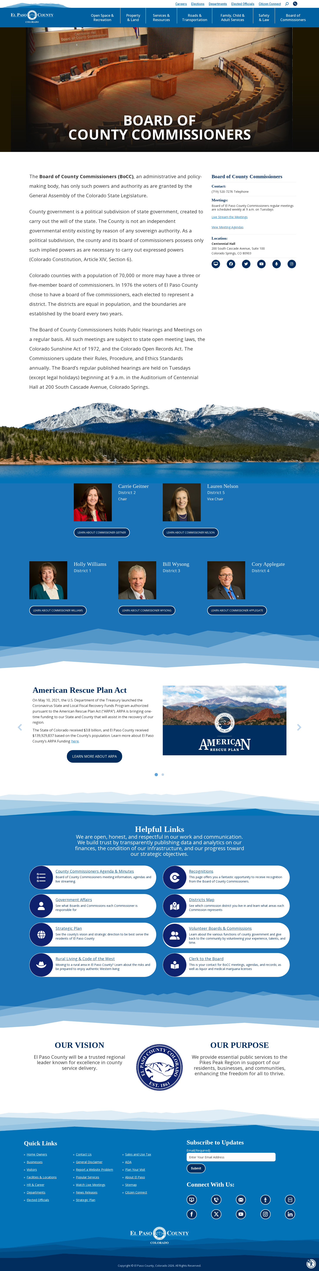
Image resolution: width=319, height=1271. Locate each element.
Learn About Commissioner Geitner (102, 532)
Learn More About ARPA (94, 756)
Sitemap (131, 1185)
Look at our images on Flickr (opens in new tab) (291, 1201)
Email (198, 1150)
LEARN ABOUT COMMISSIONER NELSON (191, 532)
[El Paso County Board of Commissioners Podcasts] (276, 264)
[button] (287, 4)
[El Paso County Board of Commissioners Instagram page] (292, 264)
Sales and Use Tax (138, 1154)
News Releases (86, 1192)
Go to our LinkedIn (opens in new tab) (291, 1215)
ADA (128, 1162)
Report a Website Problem (94, 1169)
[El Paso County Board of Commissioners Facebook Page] (231, 264)
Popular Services (87, 1177)
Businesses (35, 1162)
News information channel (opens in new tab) (193, 1201)
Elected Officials (38, 1200)
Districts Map (201, 899)
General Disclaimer (89, 1162)
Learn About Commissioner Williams (58, 610)
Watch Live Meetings (90, 1185)
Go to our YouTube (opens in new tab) (242, 1215)
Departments (36, 1192)
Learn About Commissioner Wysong (146, 610)
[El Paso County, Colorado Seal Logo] (159, 1243)
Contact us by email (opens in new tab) (242, 1201)
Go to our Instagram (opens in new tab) (266, 1215)
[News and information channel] (216, 264)
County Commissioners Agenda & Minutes (95, 871)
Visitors (32, 1169)
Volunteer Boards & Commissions (220, 928)
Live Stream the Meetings (230, 217)
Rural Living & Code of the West (85, 958)
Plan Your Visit (135, 1169)
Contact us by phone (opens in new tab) (217, 1201)
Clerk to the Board (206, 958)
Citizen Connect (136, 1192)
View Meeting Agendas (227, 227)
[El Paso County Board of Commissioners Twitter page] (246, 264)
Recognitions (201, 871)
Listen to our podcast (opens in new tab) (266, 1201)
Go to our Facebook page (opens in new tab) (193, 1215)
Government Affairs (74, 899)
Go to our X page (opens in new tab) (217, 1215)
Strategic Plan (69, 928)
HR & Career (35, 1185)
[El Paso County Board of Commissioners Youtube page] (261, 264)
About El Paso (135, 1177)
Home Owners (37, 1154)
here (75, 741)
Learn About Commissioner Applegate (237, 610)
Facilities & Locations (42, 1177)
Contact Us (84, 1154)
